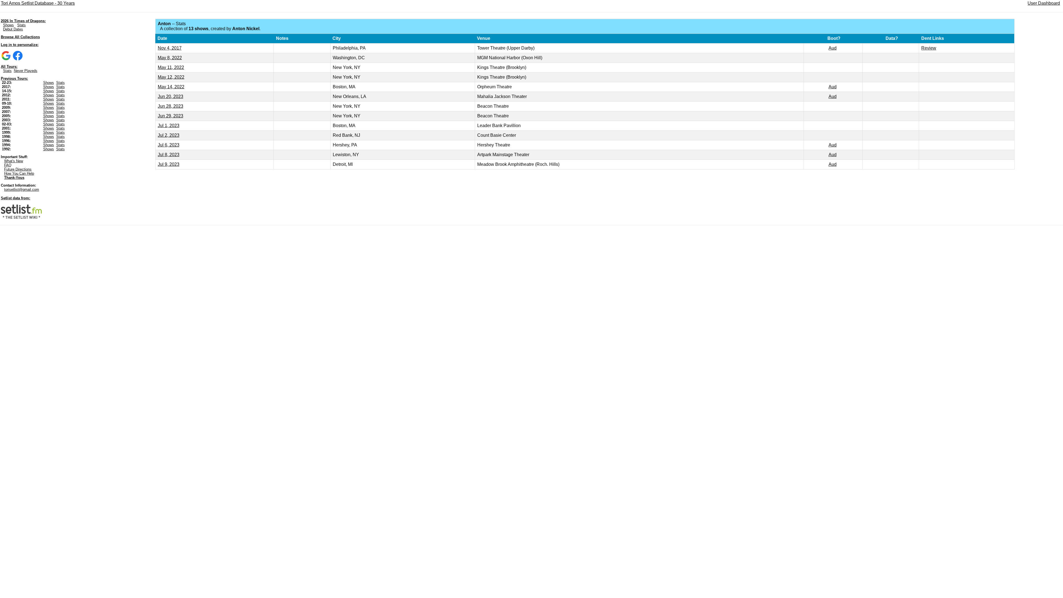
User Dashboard (1044, 3)
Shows (8, 25)
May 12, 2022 (171, 77)
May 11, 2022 (171, 67)
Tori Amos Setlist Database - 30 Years (38, 3)
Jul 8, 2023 (168, 154)
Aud (833, 48)
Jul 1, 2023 (168, 125)
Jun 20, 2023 (170, 96)
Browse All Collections (20, 37)
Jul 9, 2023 (168, 164)
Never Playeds (25, 71)
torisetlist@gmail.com (21, 189)
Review (928, 48)
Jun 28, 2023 (170, 106)
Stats (21, 25)
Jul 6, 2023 (168, 145)
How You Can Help (19, 173)
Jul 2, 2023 (168, 135)
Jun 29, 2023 (170, 116)
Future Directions (18, 169)
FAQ (7, 165)
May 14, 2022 (171, 86)
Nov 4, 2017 (170, 48)
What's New (13, 161)
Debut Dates (13, 29)
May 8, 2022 (170, 57)
